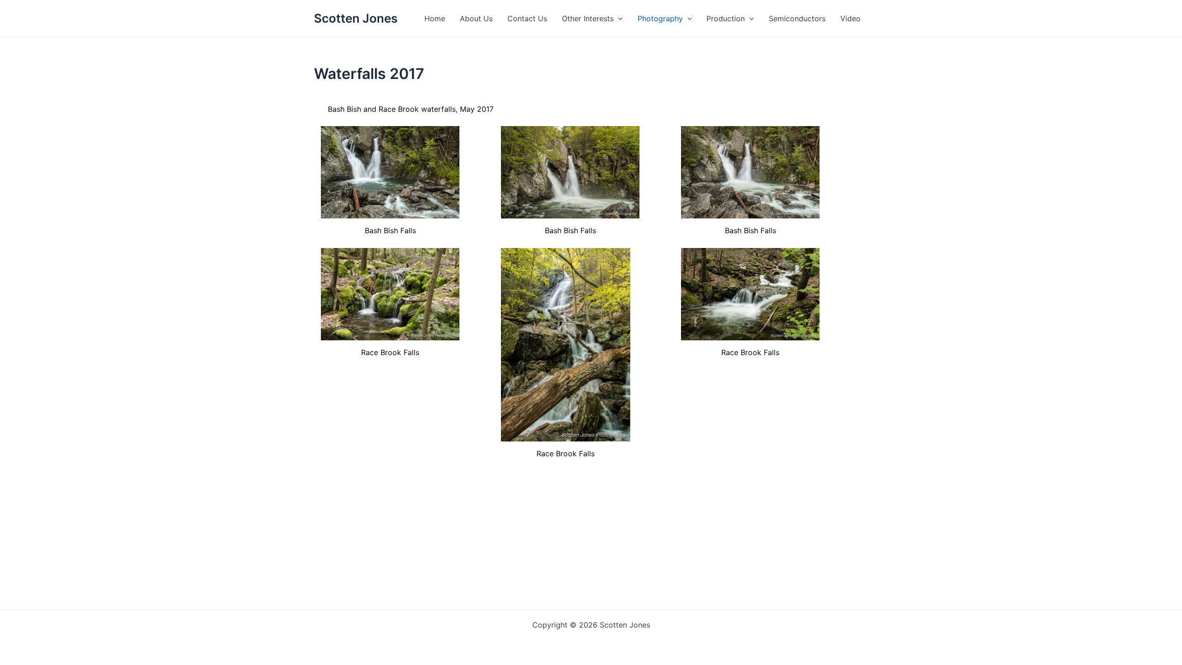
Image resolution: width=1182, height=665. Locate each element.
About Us (476, 18)
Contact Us (527, 18)
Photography (660, 18)
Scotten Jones (356, 18)
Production (725, 18)
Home (434, 18)
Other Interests (588, 18)
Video (850, 18)
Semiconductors (797, 18)
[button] (618, 18)
